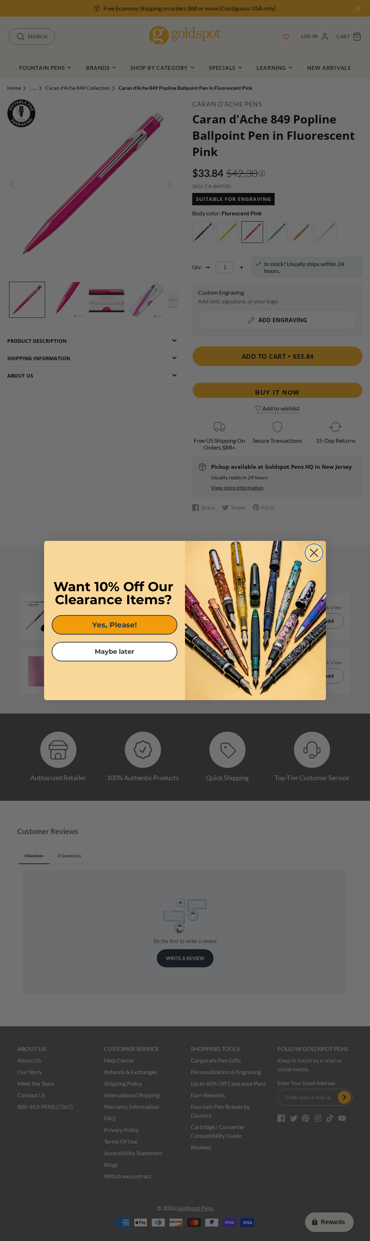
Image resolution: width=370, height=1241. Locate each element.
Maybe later (114, 652)
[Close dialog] (314, 553)
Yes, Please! (114, 624)
